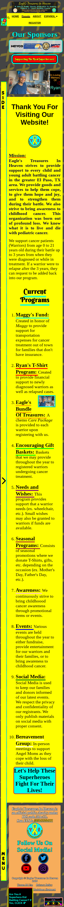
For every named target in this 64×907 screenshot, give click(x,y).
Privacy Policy (44, 884)
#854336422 (43, 820)
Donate (26, 16)
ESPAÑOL (50, 16)
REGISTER (35, 22)
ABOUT (37, 16)
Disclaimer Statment (44, 889)
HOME (15, 16)
